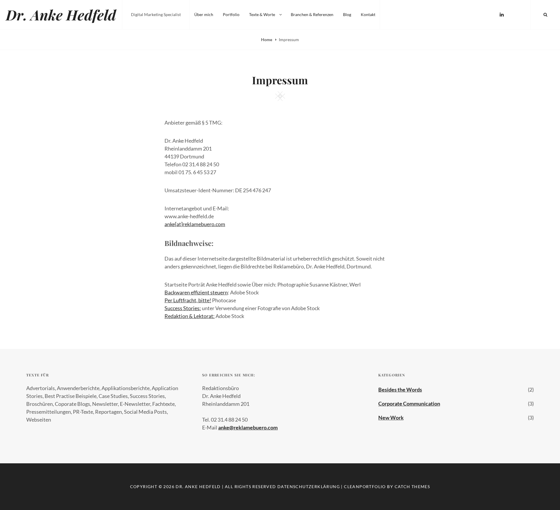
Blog (347, 14)
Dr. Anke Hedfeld (61, 14)
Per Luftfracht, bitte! (187, 300)
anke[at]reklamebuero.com (194, 224)
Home (267, 39)
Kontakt (368, 14)
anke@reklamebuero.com (248, 427)
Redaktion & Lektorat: (189, 316)
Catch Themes (412, 486)
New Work (391, 417)
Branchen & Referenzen (312, 14)
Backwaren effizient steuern (196, 292)
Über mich (203, 14)
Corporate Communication (409, 403)
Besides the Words (400, 389)
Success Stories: (182, 308)
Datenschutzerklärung (308, 486)
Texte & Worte (262, 14)
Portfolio (231, 14)
